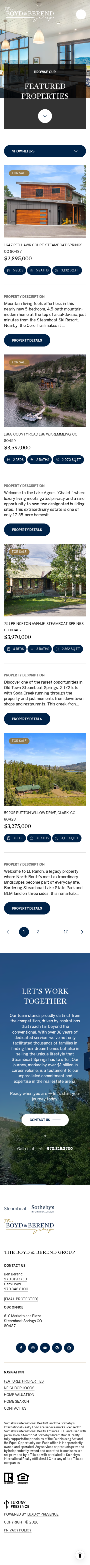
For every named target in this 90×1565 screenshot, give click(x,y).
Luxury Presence (43, 1514)
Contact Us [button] (15, 1408)
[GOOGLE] (57, 1348)
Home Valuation (19, 1395)
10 (66, 932)
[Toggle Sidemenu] (81, 14)
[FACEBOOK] (21, 1348)
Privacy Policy (18, 1530)
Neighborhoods (19, 1388)
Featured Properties (24, 1381)
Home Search (16, 1401)
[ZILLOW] (69, 1348)
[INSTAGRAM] (33, 1348)
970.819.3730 (60, 1148)
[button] (45, 1120)
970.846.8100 (16, 1289)
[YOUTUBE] (45, 1348)
